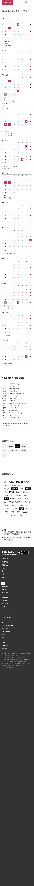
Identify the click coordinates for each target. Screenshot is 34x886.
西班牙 (25, 512)
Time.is (7, 2)
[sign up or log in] (26, 3)
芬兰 (27, 508)
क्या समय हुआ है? (21, 657)
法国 (27, 499)
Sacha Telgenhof (24, 423)
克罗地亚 (26, 482)
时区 (3, 568)
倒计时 (4, 577)
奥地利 (21, 488)
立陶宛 (7, 508)
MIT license (5, 425)
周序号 (4, 590)
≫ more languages (7, 667)
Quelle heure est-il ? (17, 659)
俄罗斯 (19, 482)
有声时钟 (5, 593)
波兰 (4, 502)
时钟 (3, 574)
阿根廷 (13, 515)
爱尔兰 (7, 505)
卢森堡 (26, 485)
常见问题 (5, 628)
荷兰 (12, 512)
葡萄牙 (18, 512)
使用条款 (5, 646)
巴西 (28, 488)
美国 (22, 508)
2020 (6, 19)
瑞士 (26, 505)
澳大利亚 (27, 502)
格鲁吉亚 (13, 498)
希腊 (17, 11)
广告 (3, 642)
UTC (3, 611)
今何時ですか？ (26, 663)
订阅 (3, 607)
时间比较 (5, 562)
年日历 (15, 11)
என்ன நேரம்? (11, 665)
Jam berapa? (5, 663)
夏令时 (6, 104)
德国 (12, 492)
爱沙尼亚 (14, 505)
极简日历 (5, 586)
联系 (3, 638)
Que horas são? (22, 661)
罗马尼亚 (14, 508)
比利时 (20, 498)
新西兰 (26, 495)
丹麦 (5, 482)
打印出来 (10, 539)
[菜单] (31, 2)
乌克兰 (11, 482)
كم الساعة (26, 659)
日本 (6, 498)
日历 (3, 583)
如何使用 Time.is (7, 632)
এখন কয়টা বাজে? (5, 661)
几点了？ (14, 657)
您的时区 (5, 565)
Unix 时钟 (5, 614)
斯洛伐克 (18, 495)
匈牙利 (14, 485)
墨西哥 (14, 488)
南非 (20, 485)
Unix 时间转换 (6, 618)
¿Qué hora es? (6, 659)
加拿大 (7, 485)
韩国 (20, 515)
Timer (4, 580)
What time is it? (6, 657)
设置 (3, 622)
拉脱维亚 (26, 492)
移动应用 (5, 597)
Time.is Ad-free (7, 625)
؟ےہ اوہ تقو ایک (20, 665)
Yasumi (14, 423)
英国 (6, 512)
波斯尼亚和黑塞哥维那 (15, 502)
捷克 (12, 495)
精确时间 (5, 559)
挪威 (6, 495)
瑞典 (21, 505)
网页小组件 (5, 600)
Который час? (13, 661)
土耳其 (6, 489)
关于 (3, 635)
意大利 (18, 492)
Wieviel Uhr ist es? (15, 663)
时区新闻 (5, 604)
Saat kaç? (4, 665)
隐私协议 (5, 649)
